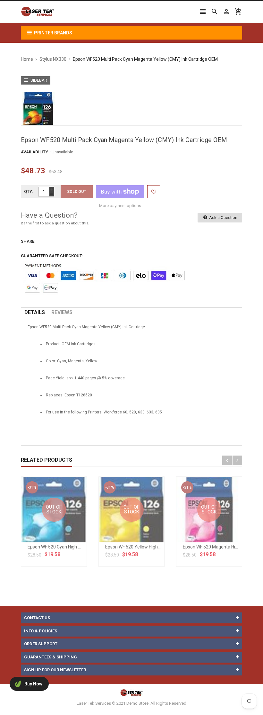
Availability (34, 151)
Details (34, 312)
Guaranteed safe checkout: (52, 255)
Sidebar (38, 80)
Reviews (61, 312)
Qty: (28, 191)
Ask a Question (222, 217)
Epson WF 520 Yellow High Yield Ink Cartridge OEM (155, 546)
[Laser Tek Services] (131, 692)
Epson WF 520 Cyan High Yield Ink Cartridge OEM (76, 546)
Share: (28, 241)
